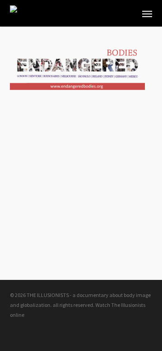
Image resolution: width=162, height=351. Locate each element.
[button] (147, 13)
